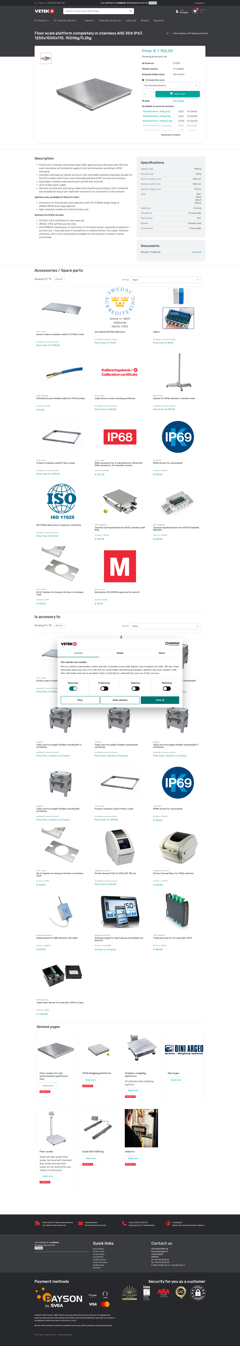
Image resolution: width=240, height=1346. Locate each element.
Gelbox (156, 332)
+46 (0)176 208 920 (55, 3)
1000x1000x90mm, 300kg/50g (157, 126)
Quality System (99, 1260)
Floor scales (41, 332)
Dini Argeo (178, 101)
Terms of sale (98, 1251)
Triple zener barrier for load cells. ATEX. (172, 938)
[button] (198, 1292)
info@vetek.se (164, 1265)
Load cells (131, 20)
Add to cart (179, 94)
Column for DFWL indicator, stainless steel (174, 398)
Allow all (160, 700)
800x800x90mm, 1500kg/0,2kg (157, 121)
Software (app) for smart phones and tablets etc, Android (119, 939)
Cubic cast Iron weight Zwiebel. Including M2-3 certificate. (175, 746)
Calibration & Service (110, 20)
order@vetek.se (178, 1265)
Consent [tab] (78, 653)
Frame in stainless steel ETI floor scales (55, 463)
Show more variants (171, 135)
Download (196, 252)
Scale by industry (66, 20)
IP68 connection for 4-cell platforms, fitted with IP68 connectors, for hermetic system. (118, 464)
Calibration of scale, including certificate (115, 398)
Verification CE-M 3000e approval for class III (117, 592)
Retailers (97, 1268)
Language (199, 3)
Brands (145, 20)
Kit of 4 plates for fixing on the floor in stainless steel (59, 593)
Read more (48, 1085)
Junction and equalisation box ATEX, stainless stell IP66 (120, 528)
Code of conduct (100, 1262)
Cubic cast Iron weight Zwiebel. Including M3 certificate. (57, 810)
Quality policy (98, 1265)
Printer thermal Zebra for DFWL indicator (173, 873)
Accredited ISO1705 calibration (110, 332)
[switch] (104, 688)
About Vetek (98, 1249)
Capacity (89, 20)
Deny (80, 700)
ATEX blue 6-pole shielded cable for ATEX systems (60, 398)
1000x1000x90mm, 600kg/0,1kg (157, 130)
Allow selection (120, 700)
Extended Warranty (155, 80)
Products (43, 20)
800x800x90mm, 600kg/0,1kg (157, 116)
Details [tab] (120, 653)
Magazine (159, 20)
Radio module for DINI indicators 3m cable (56, 938)
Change (152, 3)
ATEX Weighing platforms (197, 33)
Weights (39, 742)
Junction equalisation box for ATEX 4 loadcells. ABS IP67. (176, 528)
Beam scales (158, 396)
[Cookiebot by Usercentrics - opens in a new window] (167, 644)
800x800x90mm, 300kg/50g (156, 111)
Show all (58, 279)
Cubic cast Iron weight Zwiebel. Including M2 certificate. (116, 746)
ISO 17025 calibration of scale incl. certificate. (59, 525)
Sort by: (125, 280)
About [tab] (162, 653)
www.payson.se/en (68, 1320)
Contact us (161, 1243)
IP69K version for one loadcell (167, 463)
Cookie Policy (98, 1254)
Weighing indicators (103, 871)
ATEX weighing (179, 33)
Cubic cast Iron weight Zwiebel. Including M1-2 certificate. (58, 746)
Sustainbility (98, 1257)
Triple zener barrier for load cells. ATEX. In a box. (60, 1002)
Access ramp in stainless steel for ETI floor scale (60, 334)
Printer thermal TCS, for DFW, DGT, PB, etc (115, 873)
